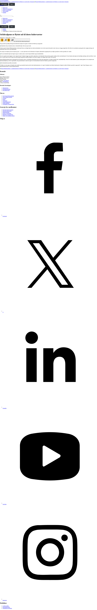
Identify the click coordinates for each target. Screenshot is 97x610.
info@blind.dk (5, 81)
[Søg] (13, 16)
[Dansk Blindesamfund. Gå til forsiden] (34, 1)
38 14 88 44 (6, 80)
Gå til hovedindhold (4, 0)
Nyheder (4, 30)
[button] (15, 40)
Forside (4, 28)
